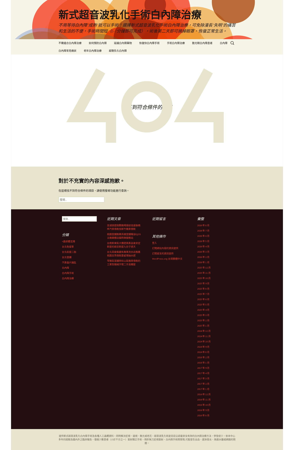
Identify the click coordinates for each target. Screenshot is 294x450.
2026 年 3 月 (203, 251)
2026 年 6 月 (203, 235)
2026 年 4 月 (203, 246)
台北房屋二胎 (69, 251)
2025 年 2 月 (203, 320)
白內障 (223, 43)
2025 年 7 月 (203, 294)
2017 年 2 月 (203, 383)
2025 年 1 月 (203, 325)
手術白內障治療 (176, 43)
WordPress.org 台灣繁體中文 (167, 258)
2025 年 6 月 (203, 299)
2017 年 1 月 (203, 389)
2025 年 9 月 (203, 283)
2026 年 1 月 (203, 262)
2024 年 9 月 (203, 346)
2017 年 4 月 (203, 373)
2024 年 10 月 (204, 341)
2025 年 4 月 (203, 309)
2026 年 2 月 (203, 257)
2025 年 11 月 (204, 272)
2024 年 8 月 (203, 352)
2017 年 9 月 (203, 367)
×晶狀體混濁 (68, 241)
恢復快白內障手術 (149, 43)
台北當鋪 (66, 257)
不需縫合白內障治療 (70, 43)
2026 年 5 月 (203, 241)
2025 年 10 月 (204, 278)
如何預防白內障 (98, 43)
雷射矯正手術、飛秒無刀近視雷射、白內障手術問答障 (156, 439)
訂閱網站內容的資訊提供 (165, 248)
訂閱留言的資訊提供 (163, 253)
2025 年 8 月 (203, 288)
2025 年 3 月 (203, 315)
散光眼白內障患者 (202, 43)
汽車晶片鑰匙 (69, 262)
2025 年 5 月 (203, 304)
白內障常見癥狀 (67, 50)
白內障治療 (68, 278)
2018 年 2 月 (203, 357)
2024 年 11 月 (204, 336)
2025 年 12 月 (204, 267)
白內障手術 (68, 273)
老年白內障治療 (93, 50)
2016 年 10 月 (204, 404)
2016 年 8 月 (203, 415)
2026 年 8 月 (203, 225)
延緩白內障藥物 (123, 43)
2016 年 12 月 (204, 394)
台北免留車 (68, 246)
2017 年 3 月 (203, 378)
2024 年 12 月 (204, 330)
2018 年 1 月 (203, 362)
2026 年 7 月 (203, 230)
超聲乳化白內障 (118, 50)
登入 (154, 242)
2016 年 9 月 (203, 410)
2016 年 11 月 (204, 399)
